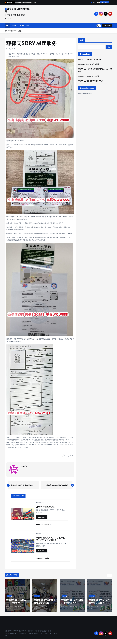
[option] (17, 595)
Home (14, 26)
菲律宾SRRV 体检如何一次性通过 (89, 76)
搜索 (81, 40)
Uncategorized (10, 49)
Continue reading (43, 524)
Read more (41, 517)
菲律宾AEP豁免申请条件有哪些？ (89, 64)
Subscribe (107, 26)
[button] (108, 575)
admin (24, 466)
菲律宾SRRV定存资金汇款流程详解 (89, 59)
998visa (9, 596)
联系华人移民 (24, 26)
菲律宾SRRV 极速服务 (16, 31)
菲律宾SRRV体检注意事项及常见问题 (90, 81)
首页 (6, 31)
